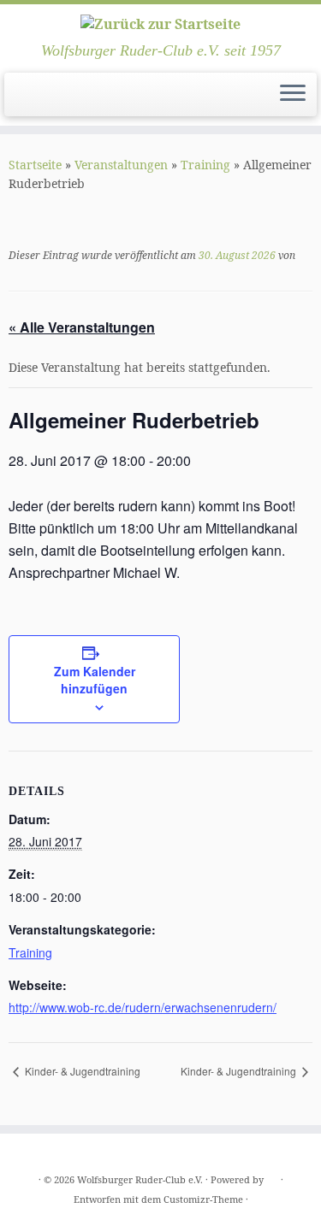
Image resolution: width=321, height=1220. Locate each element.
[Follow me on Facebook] (33, 99)
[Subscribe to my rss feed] (18, 99)
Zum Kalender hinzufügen (94, 680)
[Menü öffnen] (293, 95)
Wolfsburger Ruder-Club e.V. (140, 1179)
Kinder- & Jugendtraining (81, 1071)
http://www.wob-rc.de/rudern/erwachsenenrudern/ (142, 1007)
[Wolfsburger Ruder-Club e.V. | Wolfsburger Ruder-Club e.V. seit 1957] (160, 23)
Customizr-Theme (203, 1199)
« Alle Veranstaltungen (82, 327)
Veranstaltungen (121, 164)
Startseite (35, 164)
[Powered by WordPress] (272, 1176)
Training (205, 164)
